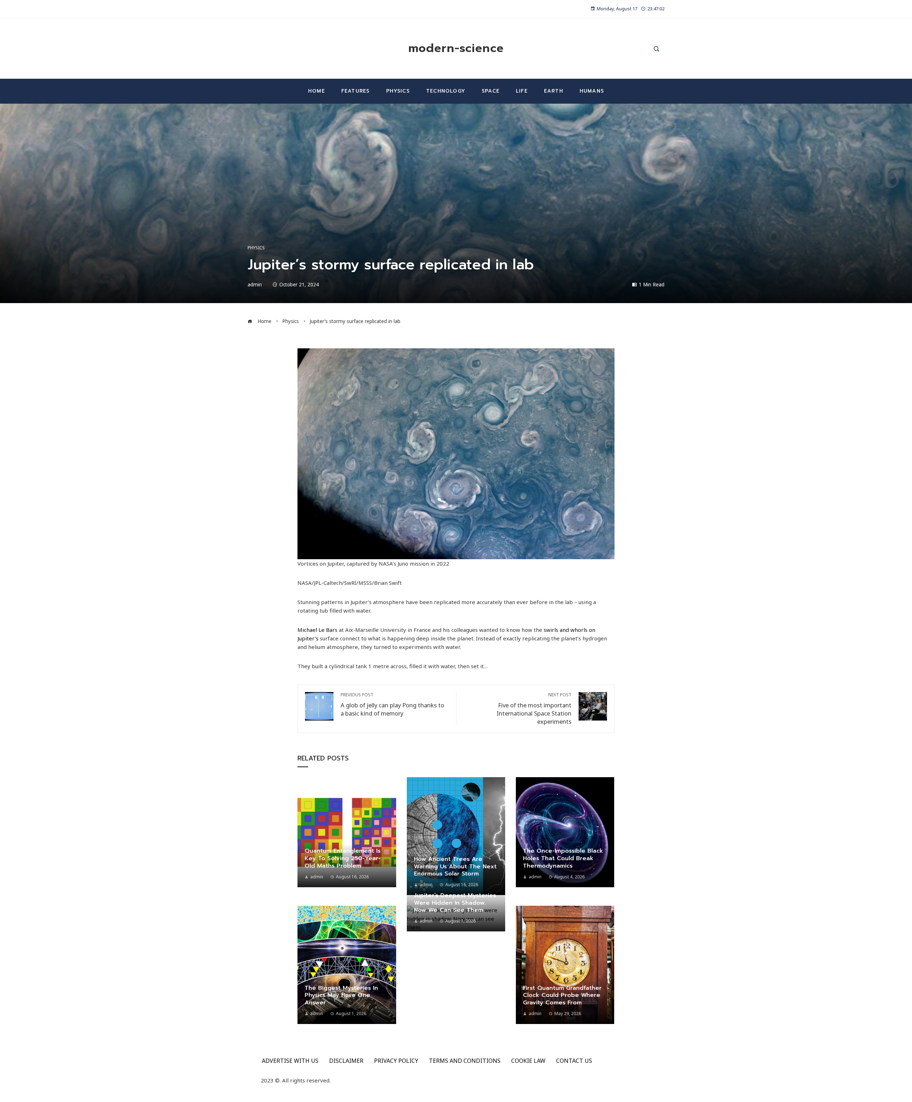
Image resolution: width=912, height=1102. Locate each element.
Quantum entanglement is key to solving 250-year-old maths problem (343, 858)
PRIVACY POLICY (396, 1061)
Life (522, 91)
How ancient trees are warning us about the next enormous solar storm (455, 866)
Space (490, 91)
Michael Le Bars (317, 629)
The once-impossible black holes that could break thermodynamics (563, 858)
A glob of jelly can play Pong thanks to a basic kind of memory (392, 704)
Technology (445, 91)
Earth (553, 91)
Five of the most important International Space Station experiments (534, 709)
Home (316, 91)
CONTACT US (574, 1061)
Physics (398, 91)
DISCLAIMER (346, 1061)
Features (355, 91)
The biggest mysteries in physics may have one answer (341, 995)
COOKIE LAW (528, 1061)
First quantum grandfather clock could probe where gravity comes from (562, 995)
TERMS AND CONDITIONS (465, 1061)
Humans (592, 91)
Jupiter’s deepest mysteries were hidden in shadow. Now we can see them (455, 903)
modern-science (456, 48)
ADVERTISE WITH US (290, 1061)
